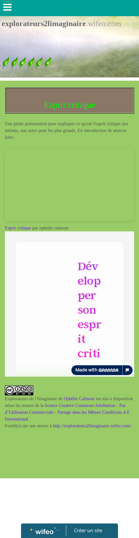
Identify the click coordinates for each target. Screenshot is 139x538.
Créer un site (88, 530)
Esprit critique (18, 228)
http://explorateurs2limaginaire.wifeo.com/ (92, 425)
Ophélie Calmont (79, 398)
